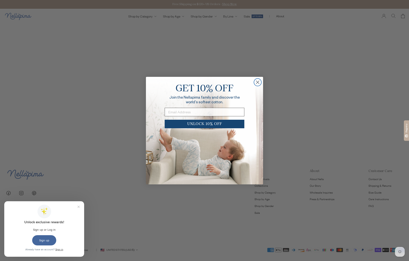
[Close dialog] (257, 82)
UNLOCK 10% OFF (204, 124)
